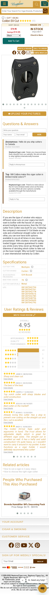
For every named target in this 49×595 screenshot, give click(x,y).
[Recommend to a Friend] (28, 53)
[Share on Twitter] (19, 53)
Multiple (26, 267)
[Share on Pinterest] (24, 53)
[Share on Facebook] (14, 53)
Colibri (25, 271)
